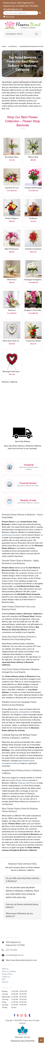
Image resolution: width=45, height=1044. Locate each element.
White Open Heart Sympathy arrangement (12, 341)
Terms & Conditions (9, 971)
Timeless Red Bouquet (33, 188)
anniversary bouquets (11, 535)
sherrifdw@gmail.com (12, 9)
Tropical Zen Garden (33, 341)
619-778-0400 (31, 6)
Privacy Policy (7, 974)
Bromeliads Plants (12, 157)
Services (5, 982)
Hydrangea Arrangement (33, 280)
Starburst (12, 310)
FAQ (3, 979)
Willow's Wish (33, 157)
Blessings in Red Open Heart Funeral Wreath (12, 372)
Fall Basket (33, 218)
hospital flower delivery (19, 780)
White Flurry (11, 280)
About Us (5, 969)
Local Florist (12, 46)
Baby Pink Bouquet (12, 249)
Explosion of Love (12, 188)
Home (4, 46)
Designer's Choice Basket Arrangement (33, 310)
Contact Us (6, 977)
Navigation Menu (14, 34)
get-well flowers (29, 783)
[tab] (22, 880)
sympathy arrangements (20, 712)
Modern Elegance (11, 218)
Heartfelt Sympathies (33, 249)
